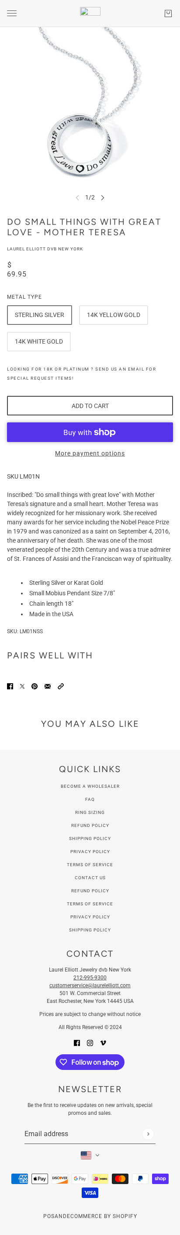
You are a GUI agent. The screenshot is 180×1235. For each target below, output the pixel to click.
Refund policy (90, 890)
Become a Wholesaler (90, 786)
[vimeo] (103, 1043)
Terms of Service (90, 864)
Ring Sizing (90, 812)
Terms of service (90, 903)
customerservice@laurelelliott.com (90, 985)
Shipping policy (90, 930)
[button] (60, 686)
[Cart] (168, 13)
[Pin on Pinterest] (34, 686)
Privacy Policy (90, 851)
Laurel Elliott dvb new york (45, 248)
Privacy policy (90, 916)
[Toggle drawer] (12, 13)
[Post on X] (22, 686)
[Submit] (148, 1134)
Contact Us (90, 877)
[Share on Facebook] (10, 686)
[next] (103, 197)
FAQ (90, 799)
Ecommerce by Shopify (102, 1216)
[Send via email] (47, 686)
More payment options (90, 453)
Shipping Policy (90, 838)
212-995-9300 (90, 978)
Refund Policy (90, 825)
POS (49, 1216)
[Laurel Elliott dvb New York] (90, 13)
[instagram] (90, 1043)
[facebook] (76, 1043)
